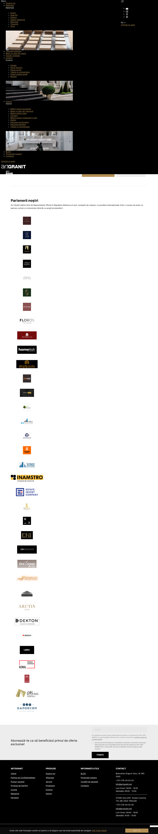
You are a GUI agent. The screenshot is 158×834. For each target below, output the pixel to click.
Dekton (13, 17)
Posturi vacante (17, 782)
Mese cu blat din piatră (16, 53)
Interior (9, 101)
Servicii (49, 782)
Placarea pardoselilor (19, 122)
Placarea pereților (18, 124)
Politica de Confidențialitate (23, 777)
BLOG (8, 152)
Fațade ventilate (13, 56)
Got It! (136, 831)
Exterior (9, 58)
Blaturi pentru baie (18, 113)
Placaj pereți (15, 70)
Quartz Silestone (17, 20)
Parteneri (15, 798)
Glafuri (13, 120)
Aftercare (50, 777)
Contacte (10, 156)
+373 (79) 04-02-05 (125, 780)
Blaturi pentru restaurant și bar (23, 118)
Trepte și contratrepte (20, 72)
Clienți (13, 773)
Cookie (14, 790)
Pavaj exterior (16, 67)
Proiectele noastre (14, 154)
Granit (13, 13)
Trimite (100, 755)
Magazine (15, 793)
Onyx (12, 26)
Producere (50, 785)
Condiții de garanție (89, 782)
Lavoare (13, 115)
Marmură (14, 22)
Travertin (14, 24)
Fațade (13, 65)
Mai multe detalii (99, 830)
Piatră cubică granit (19, 74)
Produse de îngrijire (19, 785)
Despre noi (10, 3)
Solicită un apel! (8, 161)
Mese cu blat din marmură (21, 111)
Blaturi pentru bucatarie (20, 109)
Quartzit (14, 15)
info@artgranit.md (124, 784)
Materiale (10, 5)
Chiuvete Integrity (13, 51)
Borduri (13, 76)
